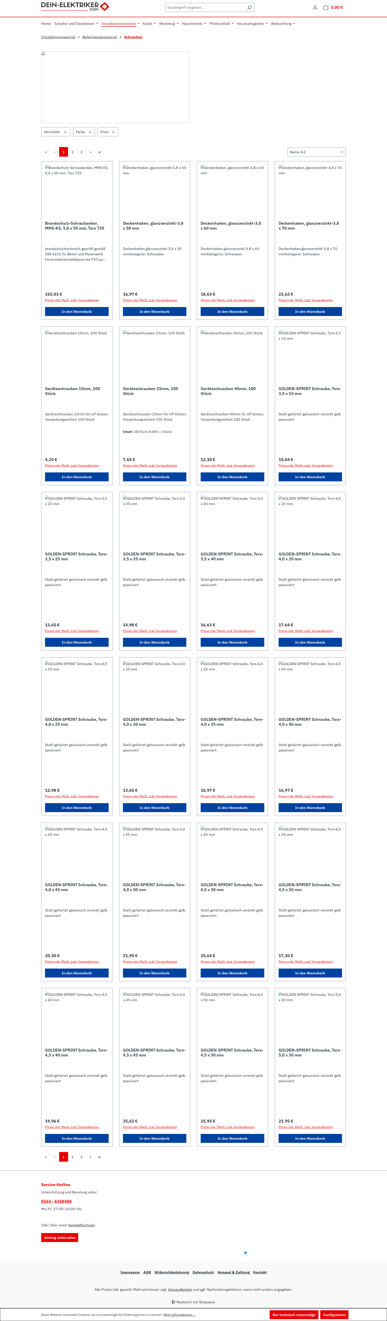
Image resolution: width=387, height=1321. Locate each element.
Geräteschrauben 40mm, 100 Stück (228, 391)
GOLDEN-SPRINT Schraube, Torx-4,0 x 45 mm (76, 887)
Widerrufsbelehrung (172, 1272)
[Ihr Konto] (315, 7)
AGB (147, 1272)
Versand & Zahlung (233, 1272)
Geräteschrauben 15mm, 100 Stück (72, 391)
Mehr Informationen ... (179, 1315)
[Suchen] (249, 7)
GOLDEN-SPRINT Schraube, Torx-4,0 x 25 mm (76, 722)
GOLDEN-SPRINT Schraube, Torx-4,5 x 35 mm (310, 887)
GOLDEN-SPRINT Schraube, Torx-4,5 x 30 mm (232, 887)
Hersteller (52, 132)
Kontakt (260, 1272)
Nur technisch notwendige (294, 1314)
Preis (105, 132)
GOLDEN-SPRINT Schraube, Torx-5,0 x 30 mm (310, 1053)
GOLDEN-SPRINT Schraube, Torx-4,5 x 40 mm (76, 1053)
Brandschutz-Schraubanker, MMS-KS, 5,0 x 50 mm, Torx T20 (74, 226)
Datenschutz (203, 1272)
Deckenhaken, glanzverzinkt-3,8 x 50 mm (153, 226)
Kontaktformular (81, 1225)
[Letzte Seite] (99, 152)
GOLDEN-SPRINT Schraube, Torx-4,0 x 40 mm (310, 722)
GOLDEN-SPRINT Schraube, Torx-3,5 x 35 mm (154, 556)
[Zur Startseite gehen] (75, 6)
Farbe (81, 132)
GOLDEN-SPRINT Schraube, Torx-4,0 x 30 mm (154, 722)
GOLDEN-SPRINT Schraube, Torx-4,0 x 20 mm (310, 556)
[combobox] (204, 7)
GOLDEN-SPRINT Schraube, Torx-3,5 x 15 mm (310, 391)
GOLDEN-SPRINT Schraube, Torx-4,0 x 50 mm (154, 887)
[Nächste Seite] (90, 152)
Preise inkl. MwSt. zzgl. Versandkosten (72, 300)
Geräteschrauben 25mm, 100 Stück (150, 391)
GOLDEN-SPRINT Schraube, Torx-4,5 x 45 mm (154, 1053)
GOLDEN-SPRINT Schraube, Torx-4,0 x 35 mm (232, 722)
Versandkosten (180, 1289)
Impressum (130, 1272)
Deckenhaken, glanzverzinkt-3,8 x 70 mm (309, 226)
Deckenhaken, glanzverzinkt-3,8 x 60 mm (231, 226)
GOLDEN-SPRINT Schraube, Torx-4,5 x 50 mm (232, 1053)
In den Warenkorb (77, 311)
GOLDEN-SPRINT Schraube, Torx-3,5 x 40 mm (232, 556)
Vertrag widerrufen (59, 1237)
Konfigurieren (334, 1314)
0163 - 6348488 (56, 1201)
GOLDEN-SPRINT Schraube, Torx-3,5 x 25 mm (76, 556)
